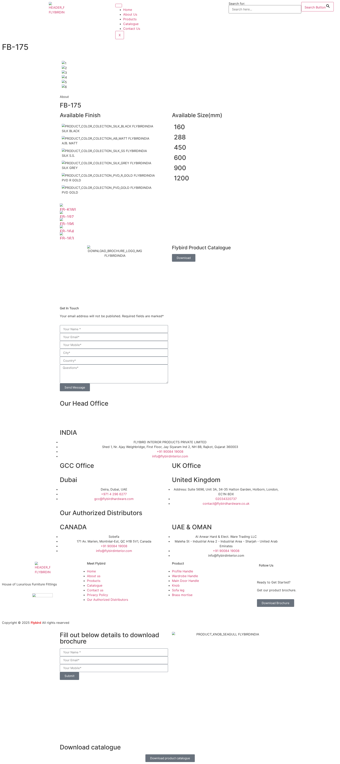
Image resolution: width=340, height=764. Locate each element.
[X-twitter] (329, 569)
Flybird (36, 623)
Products (130, 19)
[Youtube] (323, 569)
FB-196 (67, 224)
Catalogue (131, 24)
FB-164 (67, 231)
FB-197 (67, 216)
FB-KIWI (68, 209)
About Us (130, 14)
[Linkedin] (317, 569)
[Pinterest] (335, 569)
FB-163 (67, 238)
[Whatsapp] (65, 419)
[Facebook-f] (304, 569)
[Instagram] (310, 569)
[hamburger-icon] (118, 5)
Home (127, 10)
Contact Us (131, 29)
